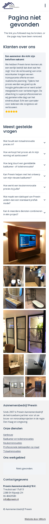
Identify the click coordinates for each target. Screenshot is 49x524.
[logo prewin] (10, 5)
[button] (45, 5)
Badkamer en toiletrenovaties (18, 438)
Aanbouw (8, 434)
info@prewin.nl (11, 499)
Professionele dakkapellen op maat (21, 447)
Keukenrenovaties (12, 442)
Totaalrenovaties (12, 451)
